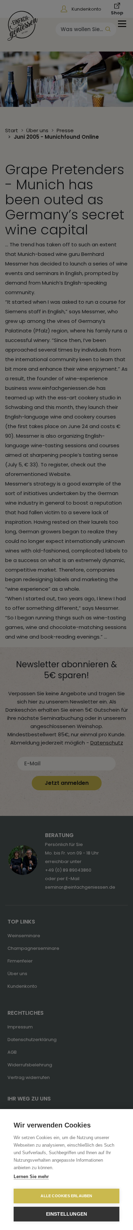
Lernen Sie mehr (31, 1176)
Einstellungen (66, 1214)
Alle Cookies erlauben (66, 1196)
